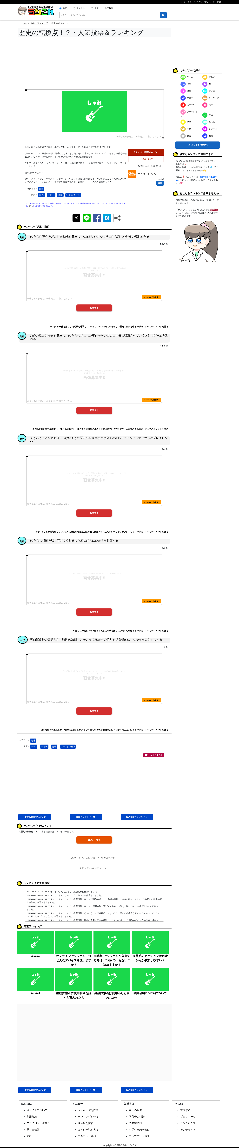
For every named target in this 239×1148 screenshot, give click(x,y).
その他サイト (188, 1129)
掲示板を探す (85, 1123)
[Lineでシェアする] (87, 218)
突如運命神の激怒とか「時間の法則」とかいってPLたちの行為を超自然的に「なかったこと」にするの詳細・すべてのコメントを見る (104, 729)
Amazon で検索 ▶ (151, 297)
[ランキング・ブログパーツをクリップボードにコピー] (117, 218)
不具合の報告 (137, 1116)
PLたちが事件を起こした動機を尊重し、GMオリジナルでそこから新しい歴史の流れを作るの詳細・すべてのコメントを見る (109, 326)
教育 (189, 135)
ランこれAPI (187, 1123)
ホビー (51, 195)
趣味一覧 (85, 817)
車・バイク (214, 98)
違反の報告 (135, 1110)
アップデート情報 (139, 1136)
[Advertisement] (94, 64)
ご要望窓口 (135, 1123)
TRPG (41, 195)
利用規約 (32, 1116)
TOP (25, 23)
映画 (189, 91)
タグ (96, 8)
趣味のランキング (39, 23)
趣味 (41, 189)
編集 (160, 183)
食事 (189, 122)
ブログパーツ (188, 1116)
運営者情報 (33, 1129)
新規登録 (214, 209)
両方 (65, 8)
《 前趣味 (35, 817)
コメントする (94, 840)
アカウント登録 (87, 1136)
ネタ (189, 128)
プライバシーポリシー (40, 1123)
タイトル (80, 8)
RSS (29, 1136)
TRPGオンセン (73, 195)
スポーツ (191, 105)
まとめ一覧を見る (88, 1129)
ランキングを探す (88, 1110)
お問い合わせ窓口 (139, 1129)
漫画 (189, 84)
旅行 (211, 105)
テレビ (212, 91)
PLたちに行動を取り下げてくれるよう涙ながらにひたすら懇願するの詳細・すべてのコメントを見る (120, 630)
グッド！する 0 (154, 755)
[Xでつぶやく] (76, 218)
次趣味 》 (137, 817)
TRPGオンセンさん (147, 173)
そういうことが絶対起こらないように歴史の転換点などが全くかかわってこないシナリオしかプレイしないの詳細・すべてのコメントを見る (101, 531)
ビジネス (213, 128)
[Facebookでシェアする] (97, 218)
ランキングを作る (88, 1116)
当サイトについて (37, 1110)
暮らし (212, 122)
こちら (31, 206)
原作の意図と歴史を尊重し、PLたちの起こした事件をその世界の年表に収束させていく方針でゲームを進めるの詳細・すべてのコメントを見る (100, 429)
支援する (185, 1110)
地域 (211, 135)
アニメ (212, 77)
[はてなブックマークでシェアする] (107, 218)
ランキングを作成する (197, 145)
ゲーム (190, 77)
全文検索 (109, 8)
